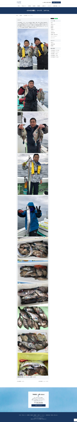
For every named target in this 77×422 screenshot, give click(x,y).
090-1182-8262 (39, 402)
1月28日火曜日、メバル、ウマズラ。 (43, 381)
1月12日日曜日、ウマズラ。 (21, 381)
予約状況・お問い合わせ (56, 2)
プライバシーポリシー (54, 36)
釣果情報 (21, 15)
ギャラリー (52, 31)
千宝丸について (53, 24)
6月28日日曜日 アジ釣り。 (55, 55)
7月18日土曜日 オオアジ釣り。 (55, 50)
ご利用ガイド (52, 29)
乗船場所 (52, 27)
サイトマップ (42, 416)
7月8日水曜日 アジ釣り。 (54, 53)
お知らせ (52, 42)
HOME (17, 15)
